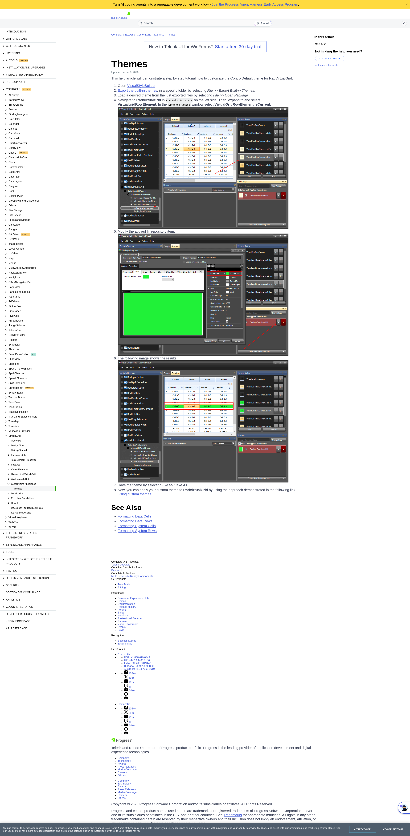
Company (123, 758)
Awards (122, 763)
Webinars (123, 615)
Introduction (16, 31)
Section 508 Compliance (23, 592)
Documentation (126, 604)
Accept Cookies (363, 829)
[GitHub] (126, 695)
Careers (122, 772)
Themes (18, 488)
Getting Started (19, 450)
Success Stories (127, 640)
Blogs (121, 612)
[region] (205, 829)
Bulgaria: (139, 666)
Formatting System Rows (137, 531)
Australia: (139, 669)
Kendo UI (116, 570)
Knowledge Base (18, 621)
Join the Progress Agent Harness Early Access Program (255, 4)
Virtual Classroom (128, 624)
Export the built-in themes (137, 90)
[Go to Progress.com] (121, 741)
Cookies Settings (393, 829)
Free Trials (124, 584)
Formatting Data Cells (134, 516)
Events (122, 627)
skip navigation (119, 17)
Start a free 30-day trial (238, 46)
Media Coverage (127, 769)
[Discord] (126, 698)
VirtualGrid (129, 34)
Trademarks (233, 815)
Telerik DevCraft (120, 564)
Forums (122, 609)
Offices (122, 775)
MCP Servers (119, 576)
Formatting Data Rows (135, 521)
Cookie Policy (14, 830)
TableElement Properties (24, 459)
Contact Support (330, 58)
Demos (122, 601)
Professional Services (130, 618)
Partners (122, 621)
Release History (127, 606)
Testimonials (125, 643)
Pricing (122, 587)
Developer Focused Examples (27, 507)
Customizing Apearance (150, 34)
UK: (137, 660)
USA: (137, 657)
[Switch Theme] (404, 23)
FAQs (121, 630)
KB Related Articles (21, 512)
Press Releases (127, 766)
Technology (124, 761)
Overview (16, 440)
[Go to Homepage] (128, 17)
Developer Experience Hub (133, 598)
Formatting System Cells (137, 526)
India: (137, 663)
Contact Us (124, 654)
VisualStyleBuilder (141, 86)
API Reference (16, 628)
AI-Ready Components (140, 576)
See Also (126, 507)
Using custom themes (134, 494)
